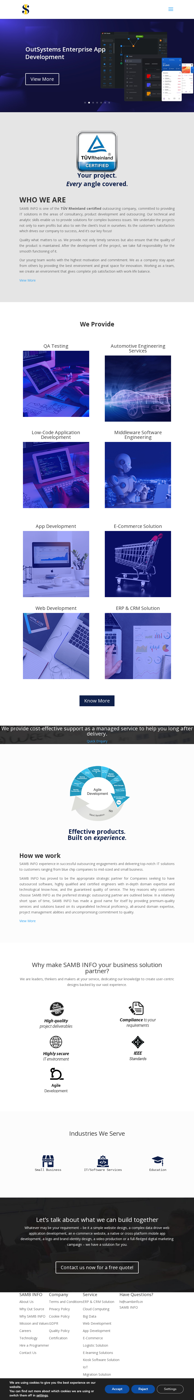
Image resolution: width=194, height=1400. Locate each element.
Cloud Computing (96, 1309)
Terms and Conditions (66, 1301)
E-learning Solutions (98, 1352)
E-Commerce (93, 1338)
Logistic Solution (95, 1345)
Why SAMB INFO (32, 1316)
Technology (28, 1338)
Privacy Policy (59, 1309)
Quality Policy (59, 1330)
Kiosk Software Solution (101, 1359)
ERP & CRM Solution (138, 608)
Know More (97, 701)
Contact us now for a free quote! (97, 1267)
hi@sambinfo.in (131, 1301)
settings (42, 1395)
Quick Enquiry (97, 741)
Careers (25, 1330)
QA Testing (56, 346)
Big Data (89, 1316)
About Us (26, 1301)
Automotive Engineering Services (138, 348)
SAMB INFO (128, 1307)
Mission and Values (34, 1323)
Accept (117, 1389)
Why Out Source (31, 1309)
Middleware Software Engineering (138, 434)
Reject (143, 1389)
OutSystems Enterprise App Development (65, 53)
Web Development (56, 608)
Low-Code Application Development (56, 434)
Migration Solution (97, 1374)
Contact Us (27, 1352)
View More (42, 79)
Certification (58, 1338)
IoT (85, 1367)
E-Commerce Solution (138, 526)
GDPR (53, 1323)
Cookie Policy (59, 1316)
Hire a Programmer (34, 1345)
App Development (56, 526)
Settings (170, 1389)
